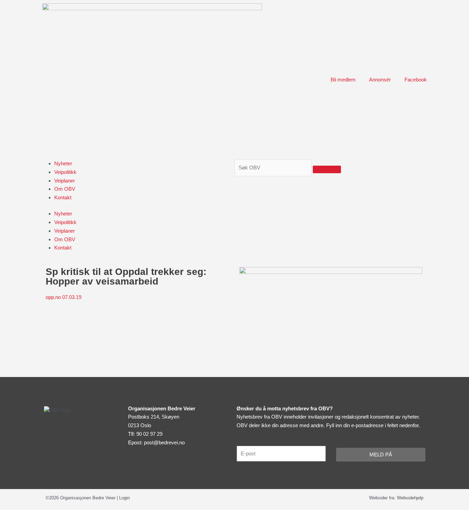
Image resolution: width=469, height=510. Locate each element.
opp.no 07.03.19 (64, 297)
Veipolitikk (65, 172)
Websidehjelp (410, 497)
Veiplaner (64, 181)
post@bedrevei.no (164, 442)
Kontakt (62, 197)
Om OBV (64, 189)
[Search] (327, 169)
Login (124, 497)
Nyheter (63, 163)
